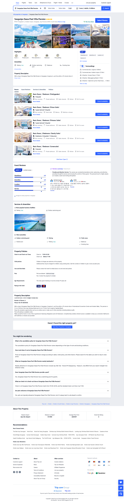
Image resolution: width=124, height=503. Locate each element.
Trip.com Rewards (59, 464)
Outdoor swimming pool (54, 210)
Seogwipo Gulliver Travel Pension (90, 438)
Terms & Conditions (39, 470)
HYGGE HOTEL (67, 438)
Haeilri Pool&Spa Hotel (19, 438)
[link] (91, 2)
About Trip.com (38, 462)
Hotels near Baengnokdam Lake (74, 444)
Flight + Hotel (58, 3)
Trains (30, 3)
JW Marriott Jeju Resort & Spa (96, 435)
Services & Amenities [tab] (39, 89)
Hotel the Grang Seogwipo (41, 431)
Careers (36, 467)
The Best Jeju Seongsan (19, 431)
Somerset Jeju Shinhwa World (59, 435)
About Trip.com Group (39, 478)
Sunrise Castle (76, 438)
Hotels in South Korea (59, 404)
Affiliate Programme (59, 467)
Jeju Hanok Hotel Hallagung (33, 438)
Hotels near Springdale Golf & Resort (96, 448)
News (35, 464)
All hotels (56, 473)
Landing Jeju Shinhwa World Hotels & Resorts (86, 431)
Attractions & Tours (45, 3)
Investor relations (58, 462)
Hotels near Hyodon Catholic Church (93, 444)
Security (56, 478)
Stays (17, 3)
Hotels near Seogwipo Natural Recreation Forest (72, 448)
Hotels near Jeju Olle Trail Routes (21, 444)
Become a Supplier (59, 475)
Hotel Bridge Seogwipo (19, 435)
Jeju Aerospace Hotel (81, 435)
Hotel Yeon (30, 431)
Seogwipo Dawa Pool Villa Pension (30, 19)
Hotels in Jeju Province (72, 404)
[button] (72, 3)
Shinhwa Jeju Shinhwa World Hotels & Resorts (61, 431)
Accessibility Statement (40, 475)
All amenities (17, 69)
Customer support (17, 462)
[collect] (120, 482)
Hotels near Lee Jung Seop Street (34, 448)
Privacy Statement (38, 473)
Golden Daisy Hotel (45, 435)
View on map (83, 83)
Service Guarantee (18, 464)
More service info (17, 467)
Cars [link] (36, 3)
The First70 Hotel (46, 438)
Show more (17, 78)
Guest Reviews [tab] (25, 89)
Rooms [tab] (16, 89)
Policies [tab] (51, 89)
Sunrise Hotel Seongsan (33, 435)
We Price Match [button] (90, 21)
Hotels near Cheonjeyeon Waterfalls (40, 444)
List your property (59, 470)
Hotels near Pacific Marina (58, 444)
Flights (24, 3)
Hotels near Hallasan (18, 448)
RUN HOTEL (71, 435)
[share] (120, 488)
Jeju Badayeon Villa (57, 438)
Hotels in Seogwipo (85, 404)
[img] (32, 36)
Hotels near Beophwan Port (51, 448)
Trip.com (44, 404)
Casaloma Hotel (104, 431)
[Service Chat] (120, 493)
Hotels (49, 404)
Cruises (67, 3)
